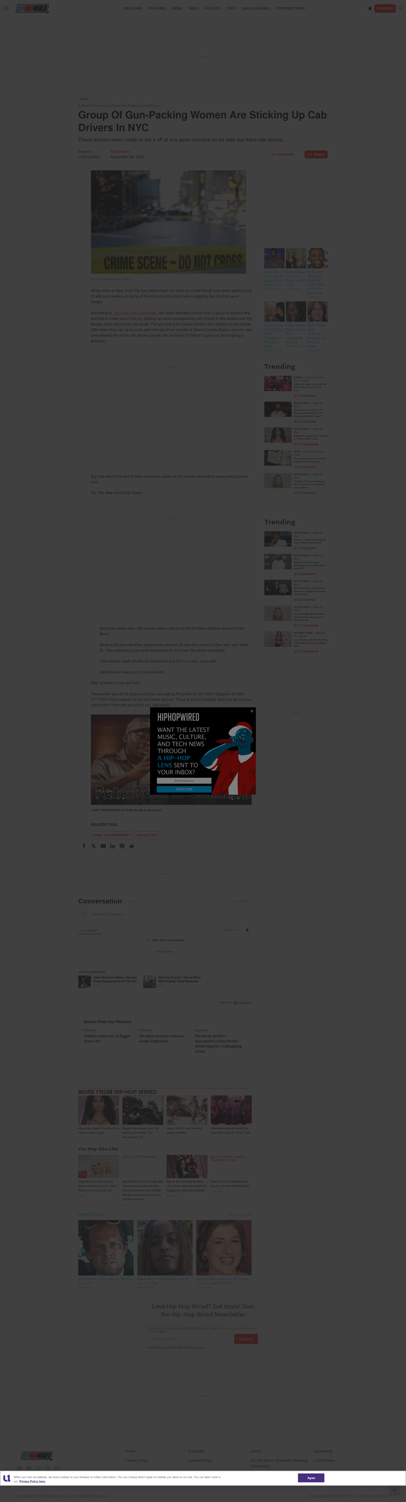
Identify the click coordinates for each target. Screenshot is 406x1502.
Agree (311, 1478)
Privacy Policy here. (32, 1481)
